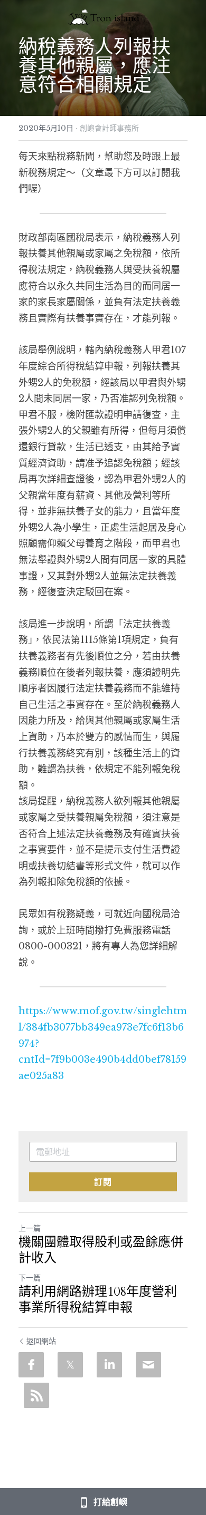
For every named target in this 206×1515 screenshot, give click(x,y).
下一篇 (29, 1278)
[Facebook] (31, 1364)
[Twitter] (70, 1364)
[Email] (148, 1364)
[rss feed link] (36, 1395)
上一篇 (29, 1228)
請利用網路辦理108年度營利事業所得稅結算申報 (97, 1300)
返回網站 (41, 1341)
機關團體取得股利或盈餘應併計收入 (100, 1250)
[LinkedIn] (109, 1364)
